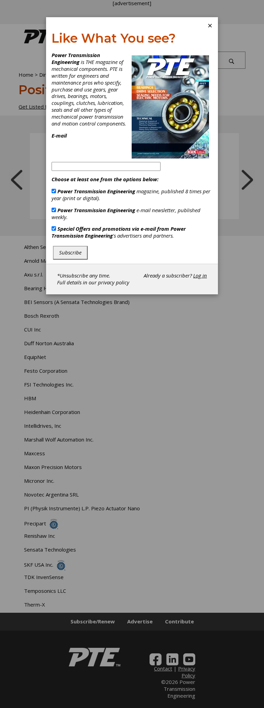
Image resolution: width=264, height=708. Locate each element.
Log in (200, 275)
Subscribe (70, 252)
